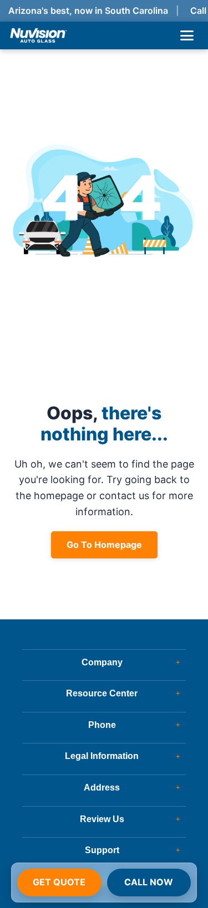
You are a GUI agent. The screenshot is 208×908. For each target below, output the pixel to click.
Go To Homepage (104, 544)
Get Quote (59, 882)
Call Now (148, 882)
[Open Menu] (187, 35)
